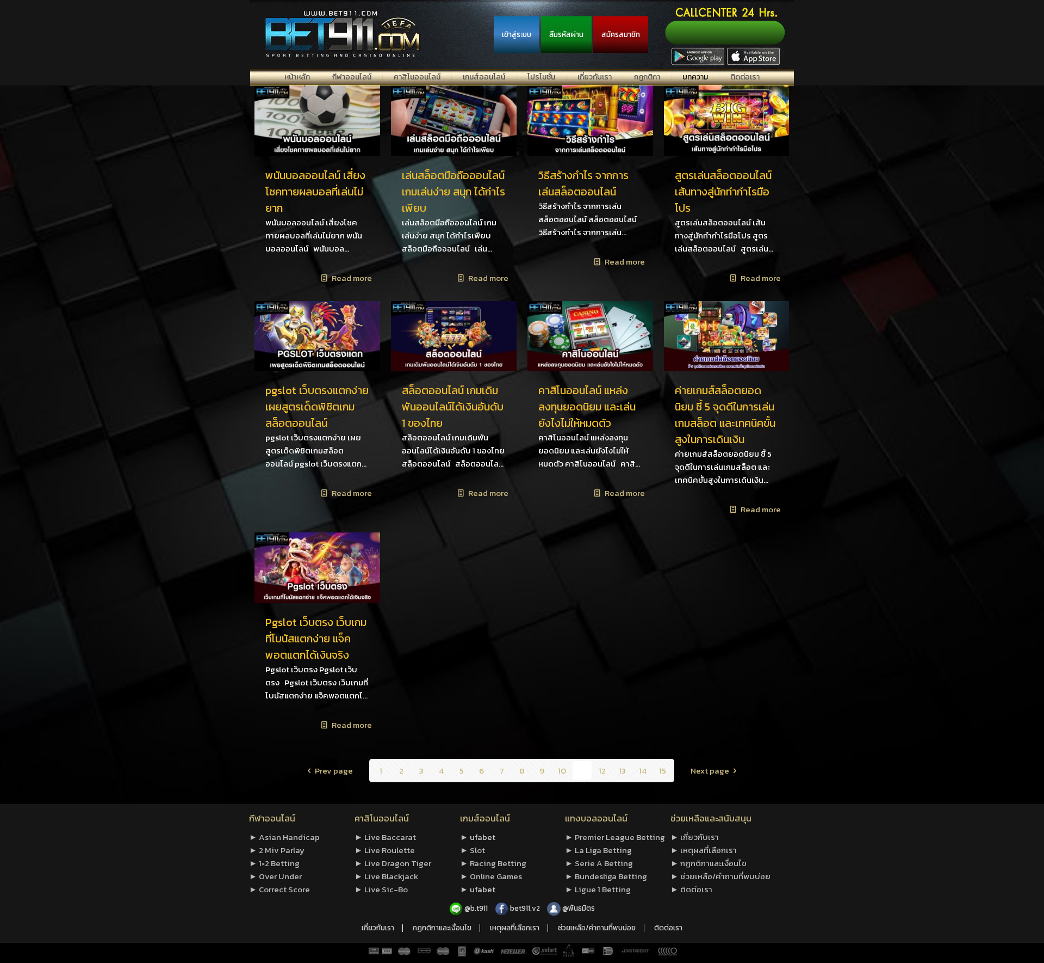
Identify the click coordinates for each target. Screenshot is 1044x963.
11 (582, 770)
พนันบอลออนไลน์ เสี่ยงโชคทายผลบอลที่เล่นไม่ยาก (315, 191)
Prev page (334, 770)
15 (662, 770)
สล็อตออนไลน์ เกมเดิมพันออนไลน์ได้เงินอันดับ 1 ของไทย (453, 406)
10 (562, 770)
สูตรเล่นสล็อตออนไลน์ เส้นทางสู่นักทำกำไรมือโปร (723, 191)
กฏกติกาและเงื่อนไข (442, 928)
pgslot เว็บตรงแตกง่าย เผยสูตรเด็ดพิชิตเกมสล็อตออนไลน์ (317, 406)
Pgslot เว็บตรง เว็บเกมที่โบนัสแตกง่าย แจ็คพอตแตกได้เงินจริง (315, 638)
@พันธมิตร (578, 908)
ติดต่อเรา (668, 928)
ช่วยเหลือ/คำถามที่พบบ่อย (597, 928)
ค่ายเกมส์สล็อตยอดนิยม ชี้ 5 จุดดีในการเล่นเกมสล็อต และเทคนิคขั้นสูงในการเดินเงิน (725, 414)
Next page (710, 770)
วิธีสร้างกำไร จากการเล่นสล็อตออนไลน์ (583, 183)
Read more (352, 278)
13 (622, 770)
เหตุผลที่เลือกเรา (514, 928)
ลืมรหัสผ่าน (566, 34)
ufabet (482, 837)
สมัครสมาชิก (620, 34)
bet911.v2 (526, 908)
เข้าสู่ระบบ (516, 34)
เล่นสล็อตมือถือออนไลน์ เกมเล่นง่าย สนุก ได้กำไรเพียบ (453, 191)
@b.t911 (476, 908)
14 (643, 770)
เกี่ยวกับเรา (378, 928)
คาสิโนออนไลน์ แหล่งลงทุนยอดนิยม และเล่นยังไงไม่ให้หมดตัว (587, 406)
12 (602, 770)
